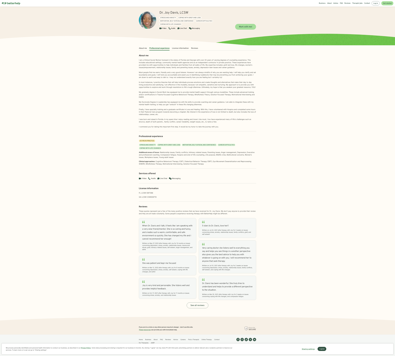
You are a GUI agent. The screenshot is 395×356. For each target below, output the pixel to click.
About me (143, 48)
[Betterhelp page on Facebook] (238, 341)
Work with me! (245, 27)
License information (180, 48)
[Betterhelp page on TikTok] (246, 341)
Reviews (194, 48)
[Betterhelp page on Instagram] (242, 341)
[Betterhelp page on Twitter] (250, 341)
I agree (322, 349)
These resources (145, 330)
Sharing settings (308, 349)
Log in (375, 3)
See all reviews (197, 305)
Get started (387, 3)
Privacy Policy (86, 348)
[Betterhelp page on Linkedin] (254, 341)
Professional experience (159, 48)
